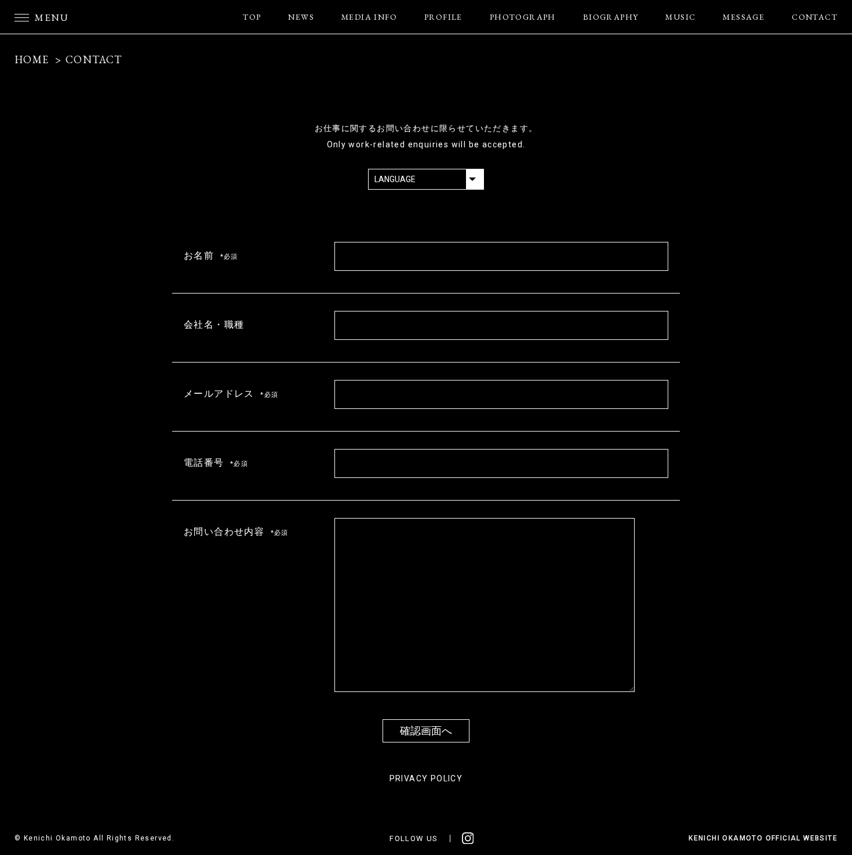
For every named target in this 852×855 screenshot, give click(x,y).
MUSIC (680, 17)
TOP (252, 17)
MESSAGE (743, 17)
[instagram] (468, 838)
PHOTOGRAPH (523, 17)
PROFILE (443, 17)
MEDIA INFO (369, 17)
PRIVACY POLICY (426, 778)
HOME (31, 59)
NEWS (301, 17)
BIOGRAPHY (611, 17)
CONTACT (815, 17)
